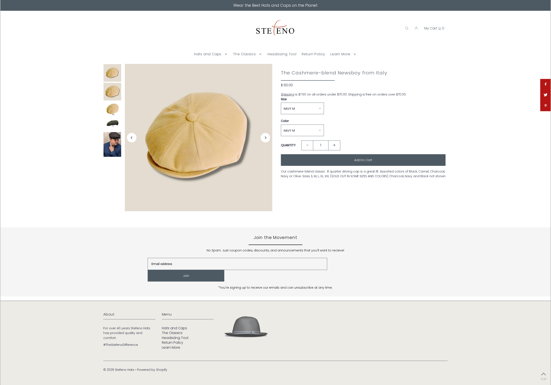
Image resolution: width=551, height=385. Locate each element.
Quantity (288, 145)
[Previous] (131, 137)
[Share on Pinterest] (545, 105)
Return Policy (172, 342)
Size (284, 99)
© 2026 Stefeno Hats (118, 370)
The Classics (172, 332)
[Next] (265, 137)
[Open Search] (407, 28)
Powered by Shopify (152, 370)
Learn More (171, 347)
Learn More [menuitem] (340, 54)
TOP (543, 379)
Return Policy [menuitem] (313, 54)
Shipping (287, 94)
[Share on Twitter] (545, 95)
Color (285, 121)
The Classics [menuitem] (244, 54)
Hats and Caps (174, 328)
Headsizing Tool (175, 337)
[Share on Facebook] (545, 84)
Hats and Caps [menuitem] (207, 54)
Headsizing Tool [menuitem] (282, 54)
